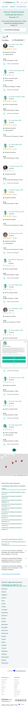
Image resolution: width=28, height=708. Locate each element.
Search (18, 2)
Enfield (3, 604)
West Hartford (5, 657)
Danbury (3, 598)
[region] (14, 354)
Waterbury (4, 654)
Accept (14, 361)
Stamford (3, 645)
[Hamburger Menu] (4, 2)
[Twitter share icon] (23, 701)
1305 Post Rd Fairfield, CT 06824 (11, 110)
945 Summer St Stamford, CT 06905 (11, 322)
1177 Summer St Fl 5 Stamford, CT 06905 (13, 136)
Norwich (3, 639)
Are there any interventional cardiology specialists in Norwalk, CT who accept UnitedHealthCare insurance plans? (11, 560)
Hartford (3, 621)
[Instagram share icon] (18, 701)
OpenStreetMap (20, 475)
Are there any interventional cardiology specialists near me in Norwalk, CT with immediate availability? (11, 567)
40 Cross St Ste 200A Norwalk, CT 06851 (13, 180)
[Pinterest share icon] (25, 701)
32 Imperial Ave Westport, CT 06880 (11, 86)
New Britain (4, 627)
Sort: (17, 40)
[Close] (25, 342)
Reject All (14, 357)
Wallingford (4, 651)
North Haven (4, 633)
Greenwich (4, 615)
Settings (14, 364)
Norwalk (3, 636)
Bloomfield (4, 589)
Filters (5, 37)
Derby (3, 601)
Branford (3, 592)
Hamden (3, 618)
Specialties (12, 6)
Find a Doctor (4, 6)
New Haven (4, 630)
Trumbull (3, 648)
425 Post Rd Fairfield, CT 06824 (10, 203)
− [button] (2, 458)
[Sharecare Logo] (10, 2)
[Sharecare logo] (14, 699)
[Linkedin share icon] (21, 701)
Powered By (10, 671)
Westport (3, 660)
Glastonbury (4, 612)
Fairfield (3, 606)
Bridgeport (4, 595)
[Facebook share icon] (16, 701)
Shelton (3, 642)
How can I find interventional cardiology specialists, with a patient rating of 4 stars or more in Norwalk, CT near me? (12, 552)
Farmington (4, 609)
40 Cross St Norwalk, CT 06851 (10, 60)
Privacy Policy (10, 352)
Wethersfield (4, 663)
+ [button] (2, 456)
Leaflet (14, 475)
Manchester (4, 624)
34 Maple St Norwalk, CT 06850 (10, 298)
